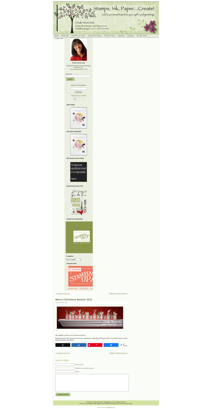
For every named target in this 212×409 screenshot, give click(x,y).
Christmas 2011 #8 (63, 293)
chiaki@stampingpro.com (78, 69)
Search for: (69, 74)
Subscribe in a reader (78, 95)
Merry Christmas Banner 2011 (73, 299)
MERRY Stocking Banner (118, 293)
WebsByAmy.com (110, 407)
